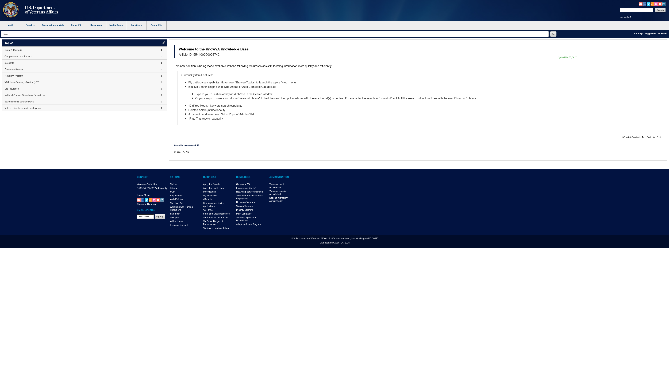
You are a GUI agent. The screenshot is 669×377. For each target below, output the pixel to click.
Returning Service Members (249, 191)
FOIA (172, 191)
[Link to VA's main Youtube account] (660, 3)
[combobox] (275, 34)
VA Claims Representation (216, 228)
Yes (178, 151)
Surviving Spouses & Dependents (246, 219)
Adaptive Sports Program (248, 224)
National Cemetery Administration (278, 199)
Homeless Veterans (245, 202)
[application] (84, 75)
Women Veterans (244, 206)
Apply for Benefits (211, 184)
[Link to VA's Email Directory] (641, 3)
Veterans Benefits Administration (277, 192)
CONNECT (142, 177)
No (187, 151)
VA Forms (208, 209)
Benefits (30, 25)
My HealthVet (210, 195)
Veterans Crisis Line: (147, 184)
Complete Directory (146, 204)
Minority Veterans (244, 209)
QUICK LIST (209, 177)
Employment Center (246, 188)
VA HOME (175, 177)
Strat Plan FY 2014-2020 (215, 217)
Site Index (175, 213)
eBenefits (207, 199)
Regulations (176, 195)
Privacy (173, 188)
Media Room (116, 25)
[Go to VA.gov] (29, 10)
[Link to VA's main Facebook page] (645, 3)
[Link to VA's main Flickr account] (656, 3)
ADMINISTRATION (279, 177)
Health (10, 25)
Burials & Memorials (53, 25)
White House (176, 221)
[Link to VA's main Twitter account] (648, 3)
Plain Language (244, 213)
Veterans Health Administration (277, 186)
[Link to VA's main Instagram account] (664, 3)
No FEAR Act (176, 203)
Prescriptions (209, 191)
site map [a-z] (625, 17)
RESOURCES (243, 177)
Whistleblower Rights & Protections (181, 208)
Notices (173, 184)
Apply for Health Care (213, 188)
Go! (553, 34)
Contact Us (156, 25)
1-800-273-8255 (147, 188)
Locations (136, 25)
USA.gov (174, 217)
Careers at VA (243, 184)
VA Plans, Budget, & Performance (213, 223)
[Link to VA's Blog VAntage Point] (652, 3)
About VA (76, 25)
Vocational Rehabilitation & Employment (249, 197)
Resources (96, 25)
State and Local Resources (216, 213)
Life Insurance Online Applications (213, 204)
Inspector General (179, 225)
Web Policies (176, 199)
